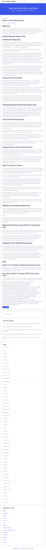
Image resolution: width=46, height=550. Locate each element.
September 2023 (6, 452)
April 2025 (5, 393)
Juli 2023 (5, 458)
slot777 (4, 539)
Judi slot (5, 542)
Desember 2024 (6, 406)
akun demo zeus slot (20, 282)
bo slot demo (28, 285)
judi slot (4, 515)
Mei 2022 (5, 492)
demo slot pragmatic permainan (17, 293)
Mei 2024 (5, 427)
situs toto (5, 518)
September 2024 (6, 415)
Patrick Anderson (12, 22)
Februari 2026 (6, 363)
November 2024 (6, 409)
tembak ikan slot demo (33, 303)
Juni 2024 (5, 424)
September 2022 (6, 489)
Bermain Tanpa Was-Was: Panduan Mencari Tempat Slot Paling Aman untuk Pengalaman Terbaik (22, 338)
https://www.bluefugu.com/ (9, 530)
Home (13, 10)
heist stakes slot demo (31, 295)
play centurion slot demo (16, 298)
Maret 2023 (5, 471)
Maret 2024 (5, 434)
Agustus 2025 (6, 381)
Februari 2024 (6, 437)
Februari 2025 (6, 400)
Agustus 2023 (6, 455)
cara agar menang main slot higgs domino (11, 286)
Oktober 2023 (6, 449)
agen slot (5, 537)
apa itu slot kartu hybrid (7, 283)
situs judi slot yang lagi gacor (9, 299)
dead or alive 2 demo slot (25, 288)
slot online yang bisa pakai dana (22, 301)
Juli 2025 (5, 384)
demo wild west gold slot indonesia (33, 293)
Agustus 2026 (6, 347)
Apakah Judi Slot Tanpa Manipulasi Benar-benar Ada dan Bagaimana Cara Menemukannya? (22, 334)
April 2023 (5, 468)
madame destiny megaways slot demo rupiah (12, 296)
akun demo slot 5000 (10, 282)
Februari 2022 (6, 502)
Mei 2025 (5, 390)
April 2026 (5, 356)
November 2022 (6, 483)
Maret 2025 (5, 397)
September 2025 (6, 378)
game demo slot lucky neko (19, 295)
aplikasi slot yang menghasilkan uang (22, 283)
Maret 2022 (5, 499)
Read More (6, 307)
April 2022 (5, 495)
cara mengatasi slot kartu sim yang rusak (31, 286)
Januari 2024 (6, 440)
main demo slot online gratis (29, 296)
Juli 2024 (5, 421)
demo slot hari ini (32, 290)
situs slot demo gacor (21, 299)
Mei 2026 (5, 353)
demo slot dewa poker (23, 290)
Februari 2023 (6, 474)
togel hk (4, 520)
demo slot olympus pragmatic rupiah (31, 291)
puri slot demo (26, 298)
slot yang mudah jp (6, 303)
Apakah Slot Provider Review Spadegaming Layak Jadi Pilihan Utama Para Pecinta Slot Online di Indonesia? (23, 330)
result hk (5, 525)
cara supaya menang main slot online (10, 288)
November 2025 (6, 372)
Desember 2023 (6, 443)
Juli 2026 (5, 350)
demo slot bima (5, 290)
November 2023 (6, 446)
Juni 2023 (5, 461)
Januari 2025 (6, 403)
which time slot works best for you (10, 304)
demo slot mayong (18, 291)
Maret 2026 (5, 359)
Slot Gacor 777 (5, 22)
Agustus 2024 (6, 418)
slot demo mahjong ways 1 (8, 301)
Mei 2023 (5, 465)
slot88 (4, 511)
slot (4, 522)
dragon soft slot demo (7, 295)
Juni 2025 (5, 387)
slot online (5, 532)
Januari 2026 (6, 366)
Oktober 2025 (6, 375)
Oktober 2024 (6, 412)
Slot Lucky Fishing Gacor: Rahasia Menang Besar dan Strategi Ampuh (18, 326)
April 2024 (5, 431)
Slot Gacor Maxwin (7, 527)
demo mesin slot (35, 288)
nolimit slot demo (6, 298)
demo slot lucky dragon (7, 291)
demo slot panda (6, 293)
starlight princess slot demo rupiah (19, 303)
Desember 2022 (6, 480)
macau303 (5, 513)
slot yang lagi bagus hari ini (36, 301)
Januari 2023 (6, 477)
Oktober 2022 (6, 486)
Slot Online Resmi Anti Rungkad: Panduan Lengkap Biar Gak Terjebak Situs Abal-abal (21, 323)
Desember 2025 (6, 369)
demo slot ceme (13, 290)
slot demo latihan (31, 299)
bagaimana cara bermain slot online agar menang (13, 285)
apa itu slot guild (29, 282)
